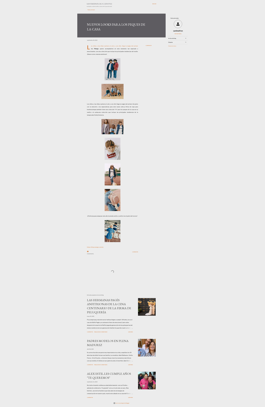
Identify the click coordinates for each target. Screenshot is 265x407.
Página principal (91, 9)
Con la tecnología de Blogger (122, 403)
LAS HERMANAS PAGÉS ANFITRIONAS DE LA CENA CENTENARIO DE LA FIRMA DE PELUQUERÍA (109, 306)
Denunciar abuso (172, 46)
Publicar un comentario (100, 331)
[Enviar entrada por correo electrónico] (88, 251)
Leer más (130, 331)
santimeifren (178, 31)
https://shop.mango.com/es (95, 247)
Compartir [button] (148, 45)
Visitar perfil (177, 33)
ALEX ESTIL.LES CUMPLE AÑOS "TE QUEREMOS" (109, 376)
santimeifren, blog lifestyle (99, 4)
